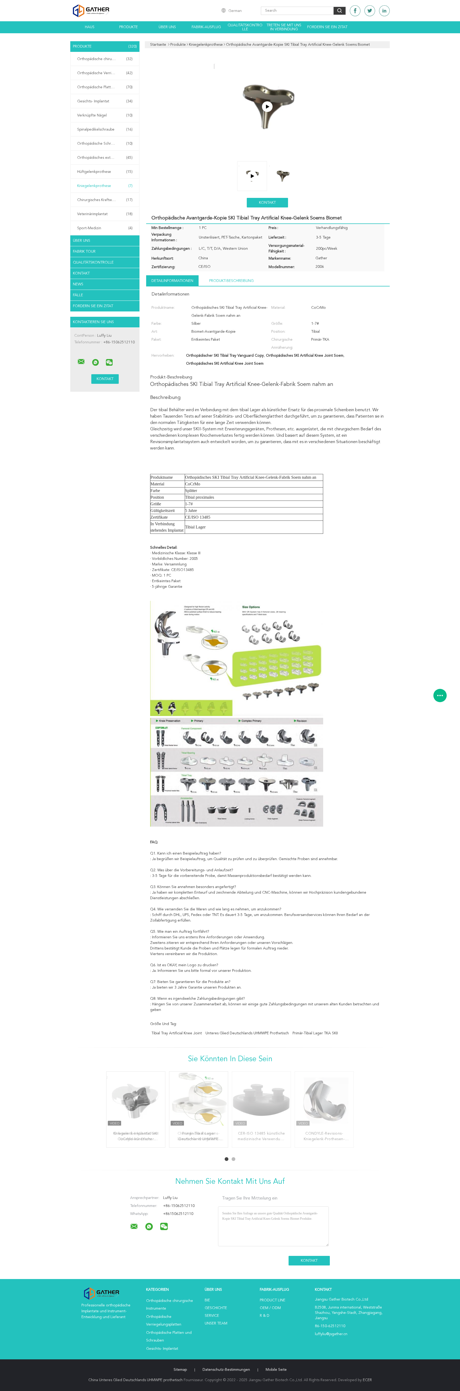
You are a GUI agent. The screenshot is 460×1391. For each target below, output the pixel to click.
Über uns (167, 27)
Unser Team (216, 1323)
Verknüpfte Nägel (105, 115)
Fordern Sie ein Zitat (327, 27)
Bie (207, 1300)
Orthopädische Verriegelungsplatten (106, 73)
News (78, 284)
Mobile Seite (276, 1370)
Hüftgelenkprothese (105, 172)
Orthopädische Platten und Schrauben (106, 87)
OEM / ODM (270, 1308)
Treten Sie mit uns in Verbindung (283, 27)
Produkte (128, 27)
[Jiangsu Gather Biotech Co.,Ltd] (81, 361)
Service (212, 1316)
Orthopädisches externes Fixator (105, 158)
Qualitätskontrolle (245, 27)
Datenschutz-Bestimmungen (226, 1370)
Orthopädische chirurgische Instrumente (106, 59)
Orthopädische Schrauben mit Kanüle (106, 143)
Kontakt (81, 273)
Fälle (78, 295)
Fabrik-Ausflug (206, 27)
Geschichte (216, 1308)
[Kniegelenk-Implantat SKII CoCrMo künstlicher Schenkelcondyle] (135, 1101)
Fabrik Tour (84, 251)
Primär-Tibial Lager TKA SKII (315, 1033)
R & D (264, 1316)
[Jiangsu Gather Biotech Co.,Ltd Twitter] (369, 10)
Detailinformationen (172, 281)
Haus (90, 27)
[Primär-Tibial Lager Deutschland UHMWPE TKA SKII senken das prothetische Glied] (198, 1101)
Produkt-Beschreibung (231, 281)
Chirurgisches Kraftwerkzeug (105, 200)
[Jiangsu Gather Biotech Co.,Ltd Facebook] (355, 10)
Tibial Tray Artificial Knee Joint (176, 1033)
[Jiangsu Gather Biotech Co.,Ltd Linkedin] (384, 10)
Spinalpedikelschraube (105, 129)
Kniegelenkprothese (105, 186)
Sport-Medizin (105, 228)
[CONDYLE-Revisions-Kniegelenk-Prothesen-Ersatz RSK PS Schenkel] (324, 1101)
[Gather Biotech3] (267, 106)
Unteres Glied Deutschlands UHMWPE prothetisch (247, 1033)
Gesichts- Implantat (105, 101)
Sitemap (180, 1370)
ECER (367, 1380)
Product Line (272, 1300)
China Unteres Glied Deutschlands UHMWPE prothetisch (135, 1380)
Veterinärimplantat (105, 214)
